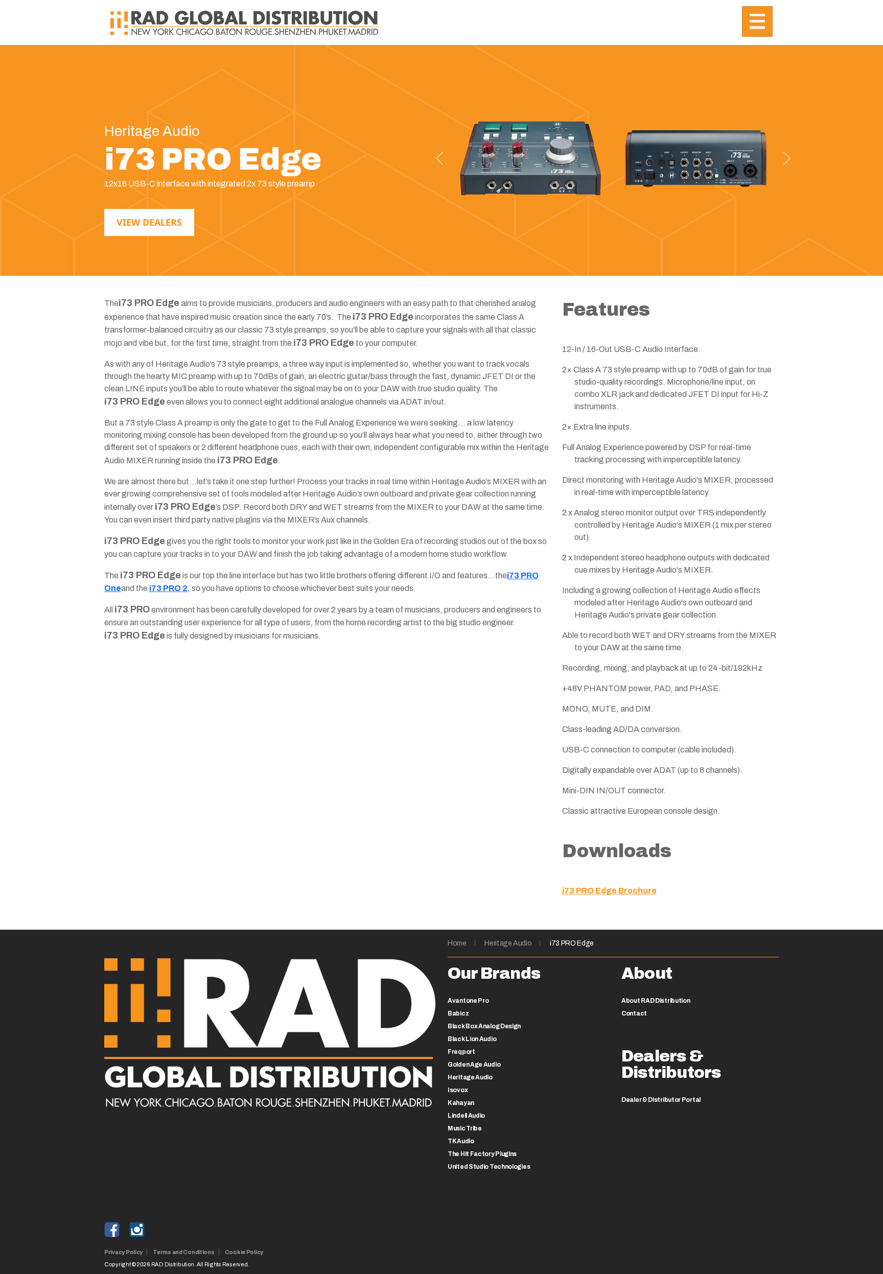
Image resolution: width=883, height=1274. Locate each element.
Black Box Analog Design (484, 1026)
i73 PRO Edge (572, 943)
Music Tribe (465, 1128)
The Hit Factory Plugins (482, 1154)
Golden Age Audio (474, 1064)
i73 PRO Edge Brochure (609, 890)
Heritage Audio (507, 943)
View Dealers (149, 222)
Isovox (458, 1090)
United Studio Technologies (489, 1166)
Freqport (461, 1051)
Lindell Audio (466, 1115)
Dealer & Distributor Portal (661, 1099)
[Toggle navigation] (757, 21)
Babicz (458, 1013)
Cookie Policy (244, 1252)
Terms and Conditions (184, 1252)
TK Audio (461, 1141)
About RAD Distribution (655, 1000)
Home (457, 943)
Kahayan (461, 1102)
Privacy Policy (123, 1252)
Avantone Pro (468, 1000)
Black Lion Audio (472, 1039)
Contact (634, 1013)
